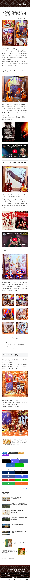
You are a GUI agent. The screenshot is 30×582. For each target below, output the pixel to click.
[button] (27, 332)
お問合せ (8, 575)
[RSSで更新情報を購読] (21, 483)
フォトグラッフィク (13, 452)
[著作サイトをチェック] (8, 472)
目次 (13, 338)
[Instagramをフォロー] (21, 476)
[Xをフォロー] (21, 472)
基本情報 (22, 575)
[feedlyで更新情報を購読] (8, 483)
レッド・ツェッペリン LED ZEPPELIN (15, 344)
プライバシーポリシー (22, 573)
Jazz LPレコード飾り (10, 349)
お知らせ (5, 452)
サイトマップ (15, 577)
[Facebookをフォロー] (8, 476)
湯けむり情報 (6, 454)
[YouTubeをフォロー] (8, 480)
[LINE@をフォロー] (21, 480)
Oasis (8, 346)
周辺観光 (21, 452)
